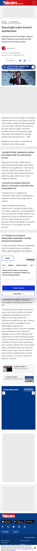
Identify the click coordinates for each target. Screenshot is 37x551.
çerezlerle (25, 548)
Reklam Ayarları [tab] (21, 265)
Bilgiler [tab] (10, 265)
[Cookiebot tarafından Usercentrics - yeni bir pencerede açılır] (26, 260)
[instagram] (19, 526)
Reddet (7, 258)
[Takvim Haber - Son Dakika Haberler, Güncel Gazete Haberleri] (11, 3)
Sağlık (23, 544)
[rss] (24, 526)
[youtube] (13, 526)
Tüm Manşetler (28, 389)
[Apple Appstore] (6, 521)
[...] (30, 60)
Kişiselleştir (17, 294)
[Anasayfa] (34, 3)
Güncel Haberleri (14, 22)
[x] (8, 526)
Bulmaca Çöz (25, 541)
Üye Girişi (5, 531)
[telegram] (20, 60)
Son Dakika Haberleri (5, 542)
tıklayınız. (13, 550)
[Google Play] (18, 521)
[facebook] (2, 526)
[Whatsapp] (25, 60)
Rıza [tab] (3, 265)
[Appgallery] (29, 521)
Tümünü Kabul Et (19, 288)
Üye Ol (15, 531)
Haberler (4, 22)
